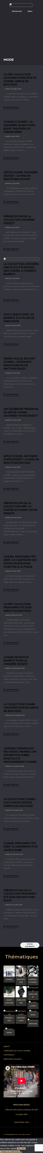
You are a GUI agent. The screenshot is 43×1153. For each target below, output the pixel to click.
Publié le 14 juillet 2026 (13, 89)
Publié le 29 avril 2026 (12, 325)
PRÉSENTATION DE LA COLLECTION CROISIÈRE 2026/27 (19, 220)
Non (23, 1148)
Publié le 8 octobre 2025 (13, 905)
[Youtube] (20, 1130)
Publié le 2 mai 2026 (12, 278)
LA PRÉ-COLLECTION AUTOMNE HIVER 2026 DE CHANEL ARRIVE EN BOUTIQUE (20, 79)
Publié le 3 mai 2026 (12, 227)
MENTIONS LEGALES (13, 1059)
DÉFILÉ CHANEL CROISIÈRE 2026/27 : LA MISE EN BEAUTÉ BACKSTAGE (21, 176)
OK (19, 1148)
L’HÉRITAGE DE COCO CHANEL (17, 1051)
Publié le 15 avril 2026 (12, 373)
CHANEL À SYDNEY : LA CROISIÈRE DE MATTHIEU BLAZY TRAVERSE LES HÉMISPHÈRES (19, 127)
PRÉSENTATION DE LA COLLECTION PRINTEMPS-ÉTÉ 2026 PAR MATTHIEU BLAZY (21, 895)
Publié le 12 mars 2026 (13, 420)
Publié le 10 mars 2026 (13, 518)
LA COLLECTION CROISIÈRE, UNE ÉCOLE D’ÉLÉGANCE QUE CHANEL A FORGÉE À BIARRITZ (21, 269)
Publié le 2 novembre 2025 (14, 766)
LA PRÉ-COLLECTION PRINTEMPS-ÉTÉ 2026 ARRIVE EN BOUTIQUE (18, 607)
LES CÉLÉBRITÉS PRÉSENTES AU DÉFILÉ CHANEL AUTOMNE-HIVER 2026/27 (21, 412)
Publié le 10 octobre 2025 (14, 854)
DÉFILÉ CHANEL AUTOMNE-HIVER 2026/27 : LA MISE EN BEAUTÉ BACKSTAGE (21, 459)
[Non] (21, 1152)
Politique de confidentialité (10, 1152)
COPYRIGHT (9, 1055)
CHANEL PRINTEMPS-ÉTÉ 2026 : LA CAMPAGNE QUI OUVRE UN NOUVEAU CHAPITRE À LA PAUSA (20, 562)
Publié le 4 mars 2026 (12, 571)
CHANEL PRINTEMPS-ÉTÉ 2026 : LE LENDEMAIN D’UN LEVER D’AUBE (21, 846)
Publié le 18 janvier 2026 (13, 615)
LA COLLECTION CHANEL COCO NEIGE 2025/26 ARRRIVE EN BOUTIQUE (20, 802)
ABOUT (7, 1046)
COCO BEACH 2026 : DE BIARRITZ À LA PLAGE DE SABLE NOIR (19, 318)
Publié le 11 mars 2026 (12, 467)
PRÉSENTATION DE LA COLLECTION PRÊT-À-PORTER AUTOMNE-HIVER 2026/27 (20, 508)
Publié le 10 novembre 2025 (15, 715)
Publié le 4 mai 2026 (12, 183)
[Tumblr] (23, 1130)
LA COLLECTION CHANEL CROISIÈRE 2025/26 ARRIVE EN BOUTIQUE (21, 707)
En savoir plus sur (11, 107)
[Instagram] (30, 1130)
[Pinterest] (27, 1130)
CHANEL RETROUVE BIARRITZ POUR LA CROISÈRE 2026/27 (16, 660)
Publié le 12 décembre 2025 (15, 668)
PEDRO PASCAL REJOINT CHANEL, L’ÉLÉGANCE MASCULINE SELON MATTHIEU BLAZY (19, 364)
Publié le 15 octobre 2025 (14, 810)
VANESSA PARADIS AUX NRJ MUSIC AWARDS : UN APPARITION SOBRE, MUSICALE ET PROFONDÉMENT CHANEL (20, 755)
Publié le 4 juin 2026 (12, 136)
